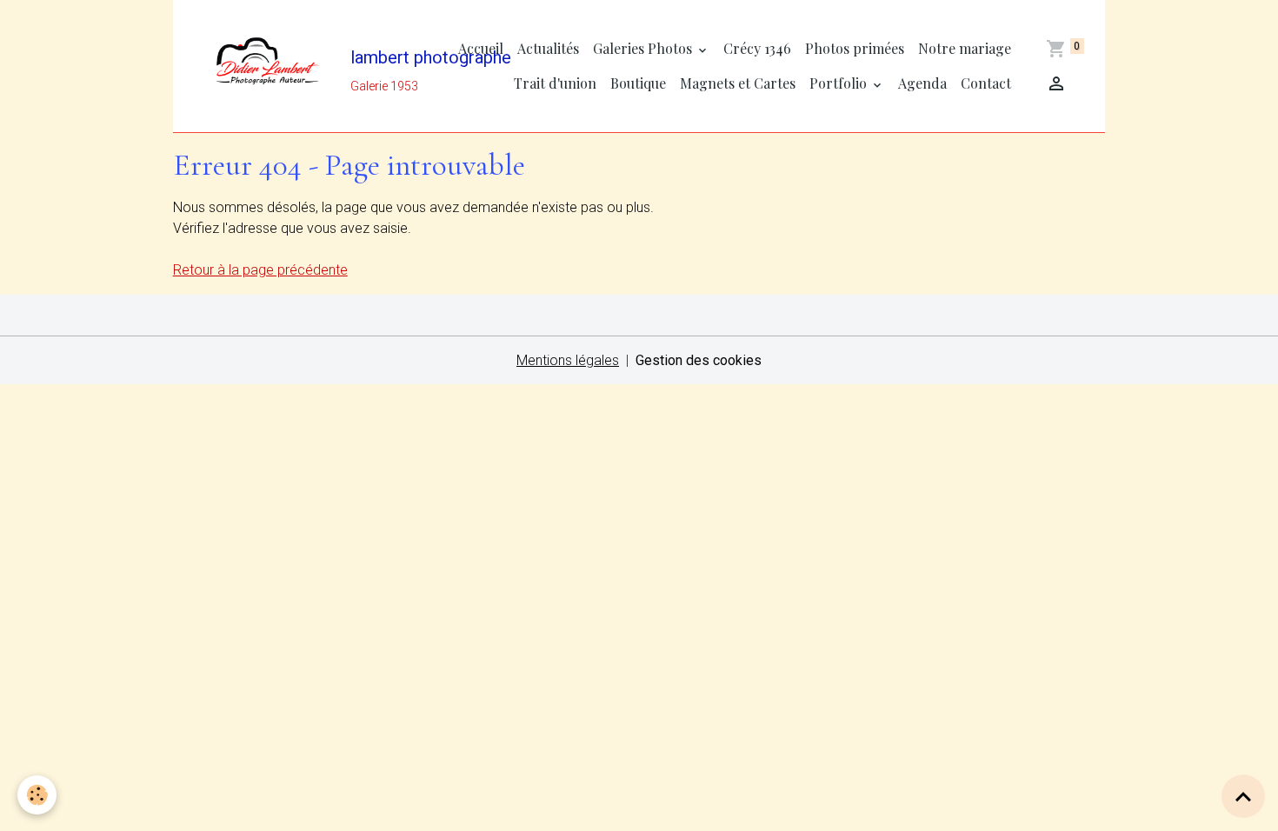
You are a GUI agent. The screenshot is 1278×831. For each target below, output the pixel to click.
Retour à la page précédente (260, 270)
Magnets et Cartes (737, 83)
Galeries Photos (644, 48)
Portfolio (839, 83)
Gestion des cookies (699, 360)
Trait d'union (555, 83)
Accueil (480, 48)
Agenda (922, 83)
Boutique (638, 83)
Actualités (548, 48)
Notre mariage (964, 48)
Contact (986, 83)
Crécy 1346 (757, 48)
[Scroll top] (1243, 796)
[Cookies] (37, 794)
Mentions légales (567, 360)
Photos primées (854, 48)
